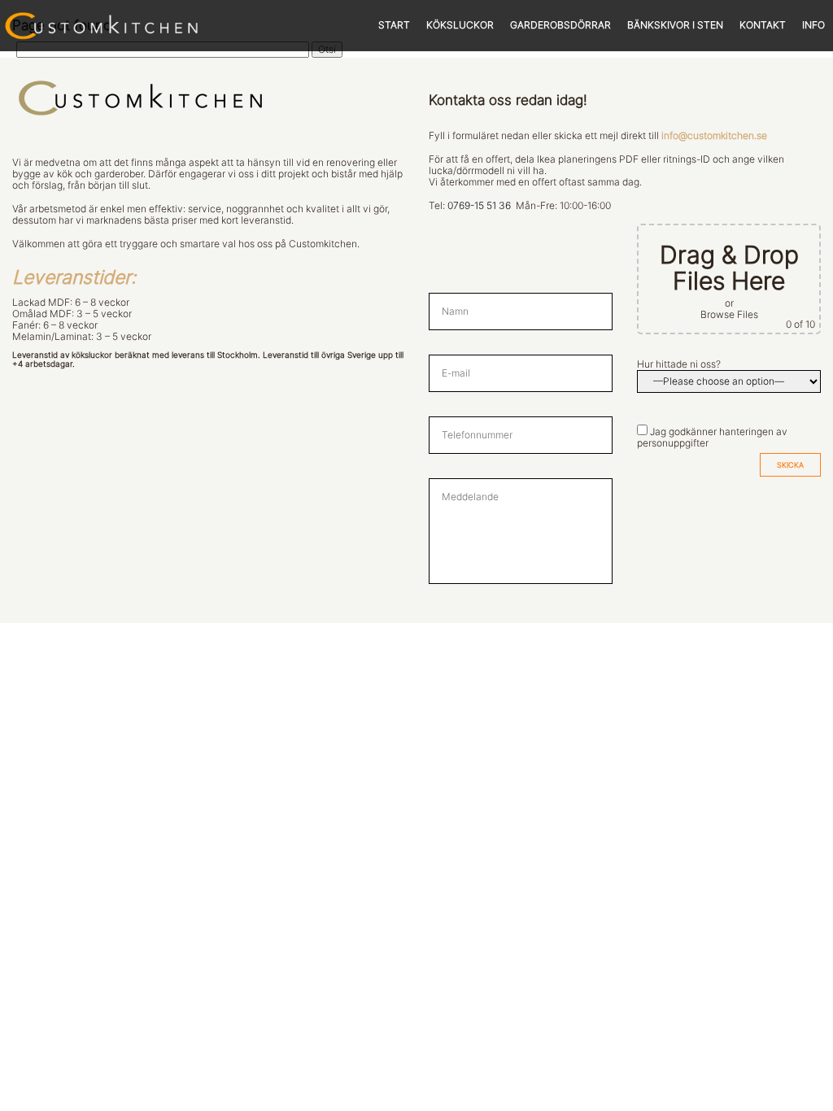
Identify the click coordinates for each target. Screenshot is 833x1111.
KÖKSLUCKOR (460, 25)
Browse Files (729, 314)
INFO (813, 25)
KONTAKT (762, 25)
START (394, 25)
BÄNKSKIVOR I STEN (675, 25)
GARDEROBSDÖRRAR (560, 25)
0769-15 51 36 (479, 205)
